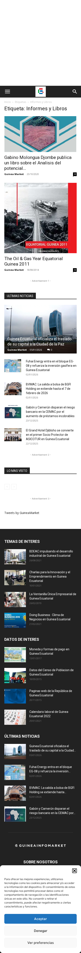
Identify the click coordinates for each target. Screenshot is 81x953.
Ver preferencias (40, 943)
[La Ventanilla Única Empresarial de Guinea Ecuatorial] (15, 599)
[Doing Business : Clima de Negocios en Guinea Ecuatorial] (15, 620)
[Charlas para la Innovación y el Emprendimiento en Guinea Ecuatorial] (15, 577)
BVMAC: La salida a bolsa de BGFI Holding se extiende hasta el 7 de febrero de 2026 (48, 389)
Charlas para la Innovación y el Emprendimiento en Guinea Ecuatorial (49, 576)
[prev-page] (7, 486)
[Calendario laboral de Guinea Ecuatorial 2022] (15, 717)
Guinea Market (14, 174)
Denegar (40, 931)
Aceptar (40, 919)
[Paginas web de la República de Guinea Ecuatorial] (15, 696)
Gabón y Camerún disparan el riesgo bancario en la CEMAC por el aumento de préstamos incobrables (50, 412)
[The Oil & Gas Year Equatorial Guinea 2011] (40, 218)
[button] (74, 871)
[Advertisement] (40, 43)
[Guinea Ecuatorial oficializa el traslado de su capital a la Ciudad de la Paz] (40, 329)
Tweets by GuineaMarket (21, 513)
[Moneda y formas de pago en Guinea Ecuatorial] (15, 654)
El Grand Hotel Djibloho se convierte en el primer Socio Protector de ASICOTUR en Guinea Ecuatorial (50, 435)
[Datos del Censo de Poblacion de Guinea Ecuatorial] (15, 675)
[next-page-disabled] (14, 486)
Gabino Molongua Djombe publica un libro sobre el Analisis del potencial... (37, 163)
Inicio (7, 102)
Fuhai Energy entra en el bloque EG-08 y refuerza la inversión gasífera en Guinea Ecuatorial (51, 366)
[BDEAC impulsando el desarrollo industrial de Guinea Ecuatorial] (15, 556)
